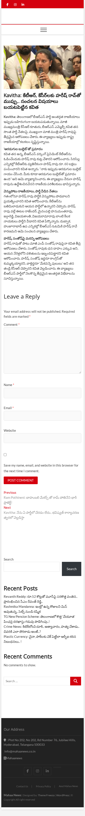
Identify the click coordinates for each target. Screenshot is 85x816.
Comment (12, 324)
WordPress (62, 795)
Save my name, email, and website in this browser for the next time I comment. (41, 468)
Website (10, 430)
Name (9, 385)
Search (9, 559)
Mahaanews (14, 758)
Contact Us (22, 786)
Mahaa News (12, 795)
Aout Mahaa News (68, 786)
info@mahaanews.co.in (20, 751)
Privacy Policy (43, 786)
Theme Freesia (46, 795)
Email (9, 408)
